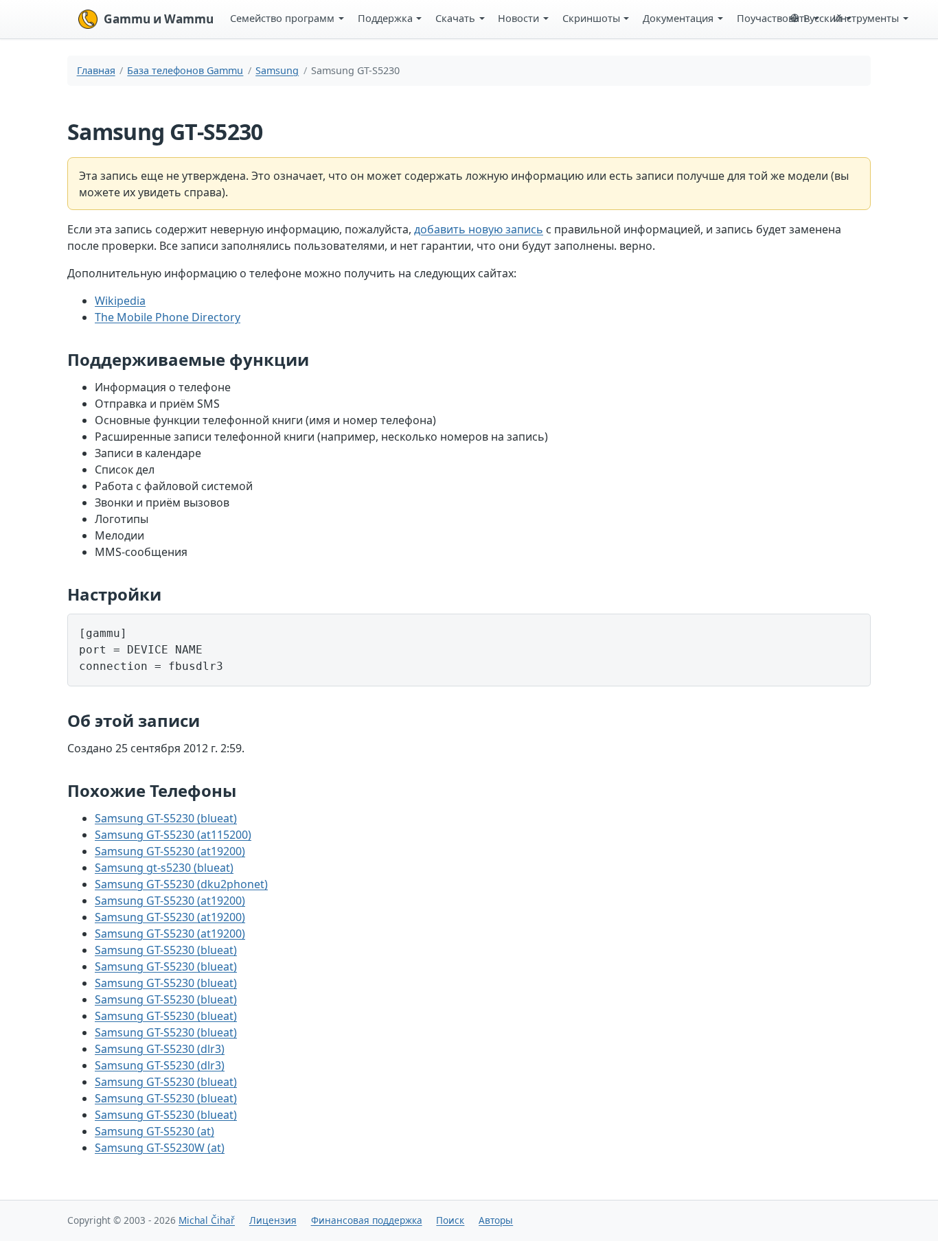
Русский (822, 18)
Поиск (450, 1220)
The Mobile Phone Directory (167, 317)
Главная (96, 70)
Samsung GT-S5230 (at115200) (173, 834)
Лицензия (273, 1220)
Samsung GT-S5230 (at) (154, 1131)
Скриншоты (591, 18)
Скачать (455, 18)
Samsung (277, 70)
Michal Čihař (207, 1220)
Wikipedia (120, 300)
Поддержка (385, 18)
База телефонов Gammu (185, 70)
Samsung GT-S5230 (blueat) (166, 818)
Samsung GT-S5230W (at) (160, 1147)
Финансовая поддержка (366, 1220)
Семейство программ (282, 18)
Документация (678, 18)
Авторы (496, 1220)
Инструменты (866, 18)
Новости (518, 18)
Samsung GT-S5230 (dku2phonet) (181, 884)
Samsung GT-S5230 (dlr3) (160, 1048)
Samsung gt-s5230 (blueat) (164, 867)
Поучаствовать (773, 18)
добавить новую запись (478, 229)
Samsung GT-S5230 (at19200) (170, 851)
